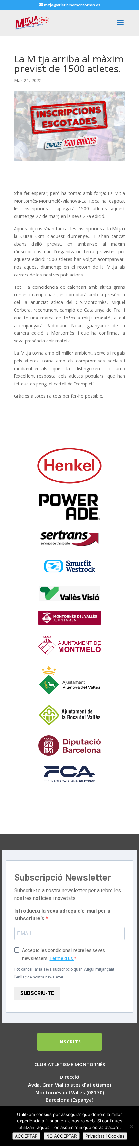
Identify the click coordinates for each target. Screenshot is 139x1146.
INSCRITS (69, 1042)
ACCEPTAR (26, 1136)
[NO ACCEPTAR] (131, 1126)
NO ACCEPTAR (61, 1136)
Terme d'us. (61, 958)
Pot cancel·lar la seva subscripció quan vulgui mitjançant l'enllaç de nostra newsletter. (64, 973)
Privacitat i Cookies (104, 1136)
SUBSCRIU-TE (37, 993)
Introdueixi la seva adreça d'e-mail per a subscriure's (62, 915)
